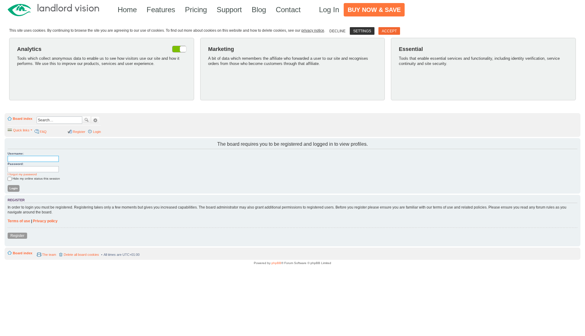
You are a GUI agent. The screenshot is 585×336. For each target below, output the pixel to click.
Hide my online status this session (36, 178)
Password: (15, 164)
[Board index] (56, 9)
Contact (288, 9)
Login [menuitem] (97, 132)
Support (229, 9)
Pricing (196, 9)
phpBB (276, 263)
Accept (389, 31)
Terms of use (19, 221)
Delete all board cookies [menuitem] (81, 254)
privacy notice (312, 30)
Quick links (21, 130)
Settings (362, 31)
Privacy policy (45, 221)
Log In (329, 9)
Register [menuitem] (79, 132)
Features (161, 9)
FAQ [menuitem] (43, 132)
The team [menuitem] (49, 254)
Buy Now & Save (374, 9)
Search (86, 120)
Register (17, 236)
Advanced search (95, 120)
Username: (16, 153)
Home (127, 9)
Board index (22, 118)
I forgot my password (22, 174)
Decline (337, 31)
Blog (259, 9)
